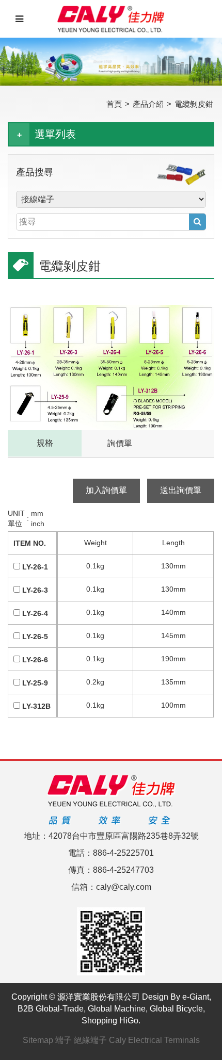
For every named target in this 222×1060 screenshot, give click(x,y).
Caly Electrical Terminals (154, 1040)
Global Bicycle (176, 1008)
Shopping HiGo (110, 1020)
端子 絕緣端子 (81, 1040)
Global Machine (117, 1008)
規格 (45, 442)
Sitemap (38, 1040)
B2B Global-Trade (51, 1008)
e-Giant (195, 996)
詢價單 (119, 443)
